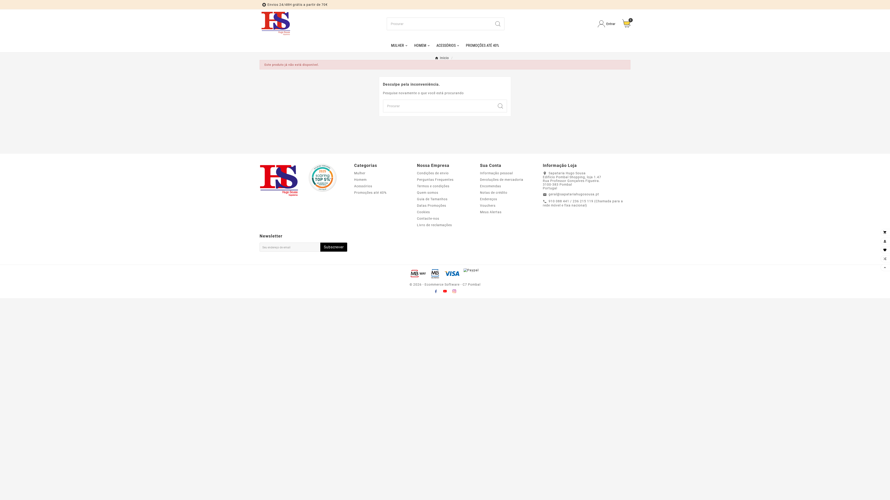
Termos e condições (433, 186)
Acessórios (363, 186)
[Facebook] (435, 291)
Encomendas (490, 186)
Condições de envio (433, 173)
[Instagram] (454, 291)
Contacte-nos (428, 218)
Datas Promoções (431, 205)
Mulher (360, 173)
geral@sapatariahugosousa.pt (574, 194)
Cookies (423, 212)
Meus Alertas (491, 212)
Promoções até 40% (370, 192)
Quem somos (427, 192)
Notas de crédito (493, 192)
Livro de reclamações (434, 225)
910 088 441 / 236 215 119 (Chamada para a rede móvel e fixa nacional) (583, 203)
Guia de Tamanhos (432, 199)
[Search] (497, 23)
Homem (360, 179)
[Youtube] (445, 291)
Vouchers (488, 205)
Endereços (488, 199)
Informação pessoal (496, 173)
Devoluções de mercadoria (501, 179)
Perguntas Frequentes (435, 179)
